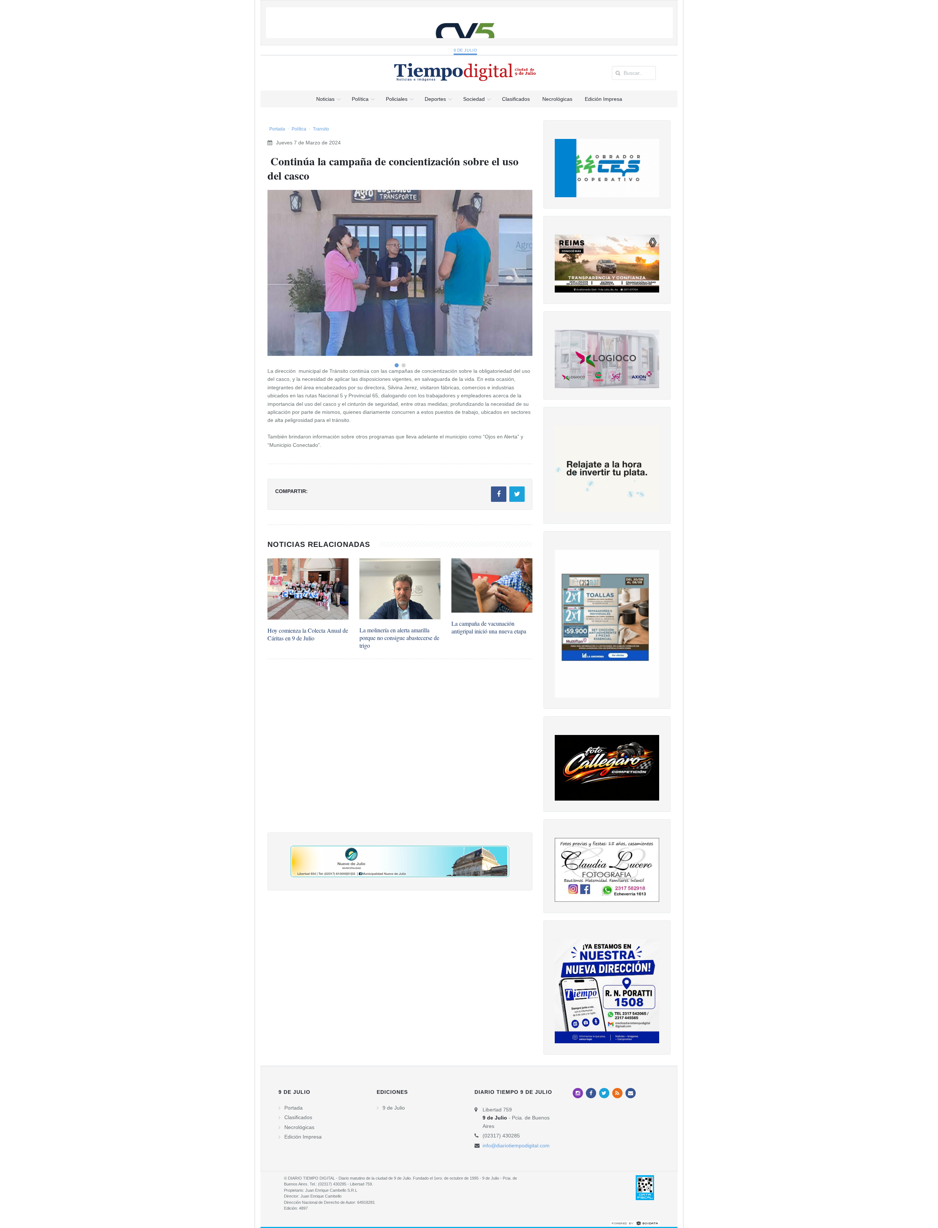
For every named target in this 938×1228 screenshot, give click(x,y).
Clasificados (298, 1117)
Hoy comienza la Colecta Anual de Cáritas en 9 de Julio (307, 634)
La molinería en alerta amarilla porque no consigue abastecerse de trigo (399, 637)
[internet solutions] (635, 1223)
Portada (277, 129)
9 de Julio (465, 50)
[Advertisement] (399, 753)
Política (299, 129)
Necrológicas (299, 1127)
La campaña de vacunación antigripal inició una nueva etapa (488, 627)
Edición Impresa (303, 1137)
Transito (321, 129)
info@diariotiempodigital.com (516, 1145)
